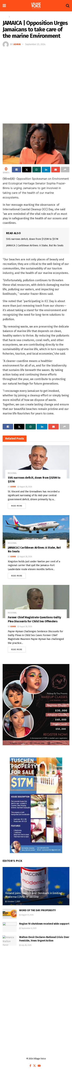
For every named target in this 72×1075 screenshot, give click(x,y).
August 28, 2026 (25, 487)
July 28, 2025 (26, 945)
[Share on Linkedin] (46, 169)
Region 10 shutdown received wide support (44, 923)
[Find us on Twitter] (34, 1066)
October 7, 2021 (13, 902)
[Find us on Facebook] (30, 1066)
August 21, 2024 (27, 915)
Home (5, 16)
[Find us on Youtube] (39, 1066)
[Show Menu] (4, 5)
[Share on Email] (55, 169)
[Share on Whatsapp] (36, 169)
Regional (15, 16)
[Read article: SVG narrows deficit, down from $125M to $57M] (36, 461)
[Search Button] (67, 5)
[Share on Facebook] (16, 169)
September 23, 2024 (35, 44)
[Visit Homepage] (36, 5)
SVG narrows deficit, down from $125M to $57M (32, 239)
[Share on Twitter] (26, 169)
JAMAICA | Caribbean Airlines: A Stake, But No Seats (34, 245)
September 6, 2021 (29, 928)
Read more (18, 505)
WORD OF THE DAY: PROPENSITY (37, 910)
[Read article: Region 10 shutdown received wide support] (10, 927)
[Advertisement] (36, 85)
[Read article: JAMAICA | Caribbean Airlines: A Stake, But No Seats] (36, 531)
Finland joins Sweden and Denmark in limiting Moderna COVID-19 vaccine (33, 895)
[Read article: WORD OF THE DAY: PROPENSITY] (10, 914)
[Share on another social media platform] (65, 169)
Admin (17, 44)
